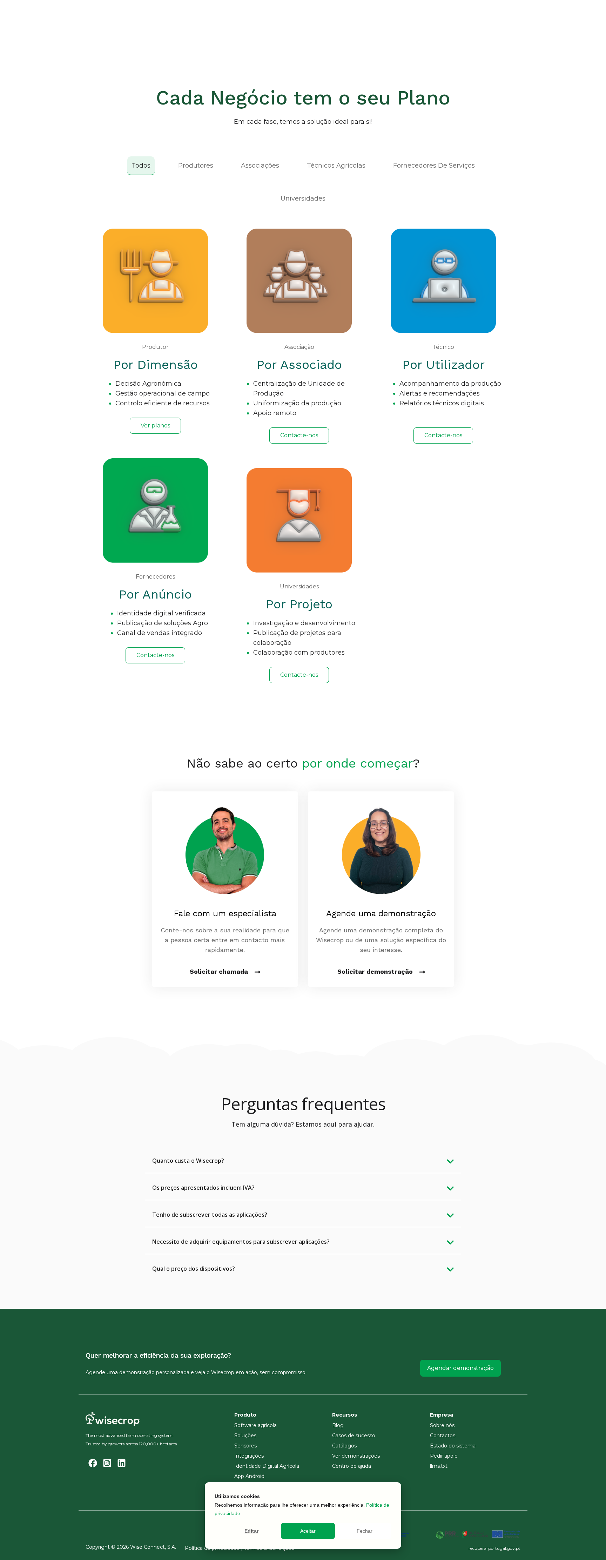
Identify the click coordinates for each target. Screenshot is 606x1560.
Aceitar (308, 1531)
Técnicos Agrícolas (336, 165)
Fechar (364, 1531)
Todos (141, 165)
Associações (260, 165)
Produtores (195, 165)
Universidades (303, 198)
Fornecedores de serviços (434, 165)
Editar (251, 1531)
